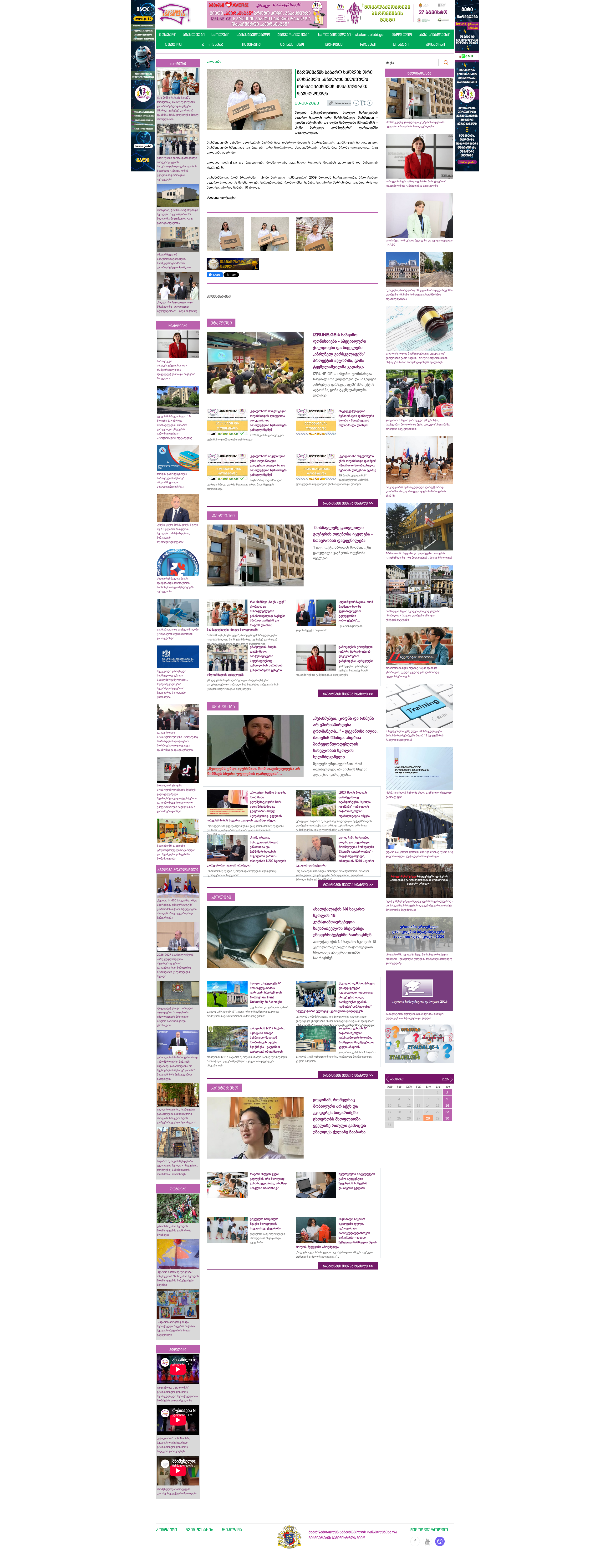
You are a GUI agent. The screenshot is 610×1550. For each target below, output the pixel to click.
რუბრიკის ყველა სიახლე (348, 503)
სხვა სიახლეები (434, 34)
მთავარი (167, 34)
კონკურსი (435, 44)
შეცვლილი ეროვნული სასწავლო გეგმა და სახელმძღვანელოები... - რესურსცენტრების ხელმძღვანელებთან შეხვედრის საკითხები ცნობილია (173, 684)
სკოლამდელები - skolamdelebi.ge (350, 34)
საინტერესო (292, 44)
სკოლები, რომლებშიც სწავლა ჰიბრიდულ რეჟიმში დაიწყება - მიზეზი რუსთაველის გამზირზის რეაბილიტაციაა (419, 294)
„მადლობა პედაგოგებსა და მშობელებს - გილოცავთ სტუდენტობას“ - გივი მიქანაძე (177, 307)
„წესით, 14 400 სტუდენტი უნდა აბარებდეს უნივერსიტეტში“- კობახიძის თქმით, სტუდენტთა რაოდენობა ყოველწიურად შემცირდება (177, 909)
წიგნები (401, 44)
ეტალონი (174, 44)
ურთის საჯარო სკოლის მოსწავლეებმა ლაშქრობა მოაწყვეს (174, 1230)
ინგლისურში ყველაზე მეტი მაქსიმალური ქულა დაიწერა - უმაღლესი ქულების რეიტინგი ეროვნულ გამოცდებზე (419, 959)
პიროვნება (212, 44)
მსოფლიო (401, 34)
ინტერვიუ (251, 44)
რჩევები (368, 44)
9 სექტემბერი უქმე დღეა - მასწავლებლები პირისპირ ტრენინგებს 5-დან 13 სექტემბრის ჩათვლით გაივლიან (414, 735)
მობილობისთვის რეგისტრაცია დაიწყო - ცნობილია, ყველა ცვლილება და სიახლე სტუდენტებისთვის (412, 672)
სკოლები (220, 34)
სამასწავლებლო (253, 34)
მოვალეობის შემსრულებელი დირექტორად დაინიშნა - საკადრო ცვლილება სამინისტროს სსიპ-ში (416, 491)
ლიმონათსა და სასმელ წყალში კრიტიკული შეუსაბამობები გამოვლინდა (177, 634)
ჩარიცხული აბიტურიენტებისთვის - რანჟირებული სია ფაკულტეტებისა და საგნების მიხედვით (176, 370)
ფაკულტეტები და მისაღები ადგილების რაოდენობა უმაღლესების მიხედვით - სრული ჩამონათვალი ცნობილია (175, 1016)
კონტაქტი (166, 1529)
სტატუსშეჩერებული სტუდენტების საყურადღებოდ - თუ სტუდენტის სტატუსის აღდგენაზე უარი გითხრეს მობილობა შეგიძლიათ (419, 905)
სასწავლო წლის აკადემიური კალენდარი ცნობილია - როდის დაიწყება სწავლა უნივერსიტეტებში (413, 615)
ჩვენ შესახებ (199, 1529)
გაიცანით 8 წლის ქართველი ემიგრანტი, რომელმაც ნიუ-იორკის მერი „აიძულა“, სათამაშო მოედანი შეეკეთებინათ (418, 424)
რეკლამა (232, 1529)
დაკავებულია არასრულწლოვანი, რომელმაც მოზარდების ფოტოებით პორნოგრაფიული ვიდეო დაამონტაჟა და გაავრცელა (177, 741)
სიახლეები (194, 34)
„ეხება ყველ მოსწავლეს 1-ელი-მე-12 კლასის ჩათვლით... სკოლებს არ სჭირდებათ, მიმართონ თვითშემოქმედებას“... (178, 533)
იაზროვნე (333, 44)
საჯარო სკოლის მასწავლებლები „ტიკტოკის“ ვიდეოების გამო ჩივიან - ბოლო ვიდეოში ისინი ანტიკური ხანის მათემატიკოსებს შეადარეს (416, 358)
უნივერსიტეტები (293, 34)
